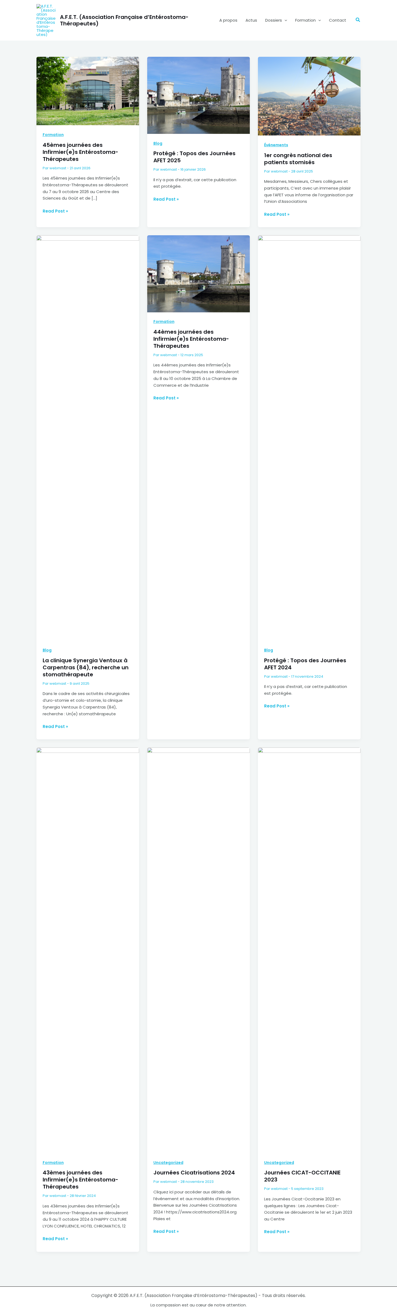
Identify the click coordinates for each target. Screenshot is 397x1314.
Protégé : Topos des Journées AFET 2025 (194, 157)
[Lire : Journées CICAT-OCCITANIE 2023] (309, 950)
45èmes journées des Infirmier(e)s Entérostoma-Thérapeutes (80, 152)
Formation (305, 20)
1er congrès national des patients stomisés (298, 158)
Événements (276, 145)
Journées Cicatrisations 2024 (194, 1172)
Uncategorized (168, 1162)
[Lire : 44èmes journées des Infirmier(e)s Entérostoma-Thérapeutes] (198, 273)
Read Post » (55, 211)
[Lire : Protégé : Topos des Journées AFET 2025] (198, 95)
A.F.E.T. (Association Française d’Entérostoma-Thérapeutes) (124, 20)
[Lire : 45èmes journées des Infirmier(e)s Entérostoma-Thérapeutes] (87, 91)
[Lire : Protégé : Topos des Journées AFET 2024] (309, 438)
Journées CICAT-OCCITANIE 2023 (302, 1176)
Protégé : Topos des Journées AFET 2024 (305, 664)
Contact (337, 20)
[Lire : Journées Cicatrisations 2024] (198, 950)
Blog (157, 143)
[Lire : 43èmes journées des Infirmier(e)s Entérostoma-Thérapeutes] (87, 950)
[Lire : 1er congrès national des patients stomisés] (309, 96)
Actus (251, 20)
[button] (284, 20)
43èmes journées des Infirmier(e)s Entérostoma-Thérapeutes (80, 1179)
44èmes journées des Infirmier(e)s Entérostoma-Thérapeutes (191, 339)
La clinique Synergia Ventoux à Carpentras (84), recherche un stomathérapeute (86, 667)
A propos (228, 20)
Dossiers (273, 20)
